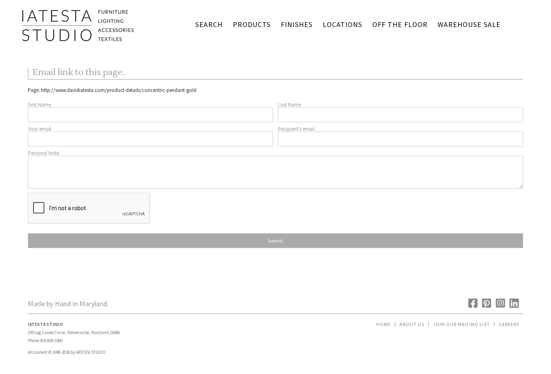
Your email (39, 128)
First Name (39, 104)
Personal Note (43, 153)
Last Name (289, 104)
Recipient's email (296, 128)
